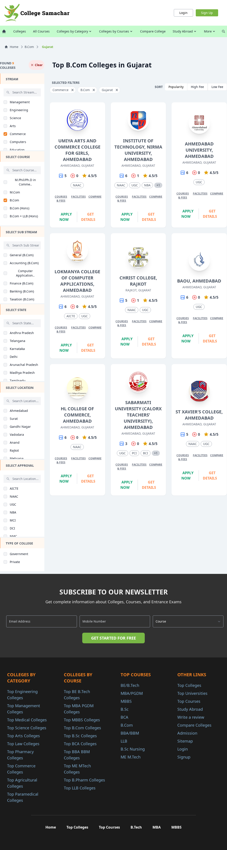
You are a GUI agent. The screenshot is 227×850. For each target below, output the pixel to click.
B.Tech (136, 827)
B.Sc (125, 709)
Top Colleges (189, 685)
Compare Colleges (194, 725)
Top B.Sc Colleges (80, 735)
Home (14, 47)
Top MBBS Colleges (82, 719)
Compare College (153, 31)
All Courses (41, 31)
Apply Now (65, 217)
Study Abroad (183, 31)
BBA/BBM (130, 733)
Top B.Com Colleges (82, 727)
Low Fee (217, 87)
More (208, 31)
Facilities (78, 197)
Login (183, 13)
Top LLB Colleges (80, 788)
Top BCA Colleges (80, 743)
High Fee (197, 87)
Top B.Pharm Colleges (84, 780)
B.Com (29, 47)
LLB (124, 741)
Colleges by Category (72, 31)
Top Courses (188, 701)
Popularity (176, 87)
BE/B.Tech (130, 685)
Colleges (19, 31)
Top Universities (192, 693)
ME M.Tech (131, 757)
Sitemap (185, 741)
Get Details (88, 217)
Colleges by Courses (114, 31)
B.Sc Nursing (133, 749)
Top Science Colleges (26, 727)
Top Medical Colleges (27, 719)
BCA (124, 717)
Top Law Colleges (23, 743)
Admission (187, 733)
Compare (95, 197)
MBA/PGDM (132, 693)
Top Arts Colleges (23, 735)
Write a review (190, 717)
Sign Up (207, 13)
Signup (183, 757)
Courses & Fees (61, 198)
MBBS (126, 701)
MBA (157, 827)
